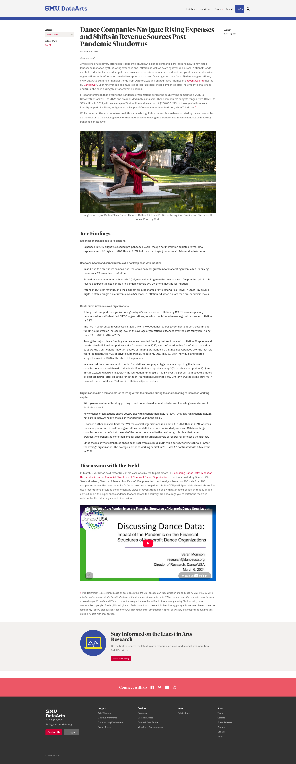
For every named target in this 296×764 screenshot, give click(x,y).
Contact (221, 727)
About (229, 8)
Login (72, 732)
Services (205, 8)
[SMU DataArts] (67, 7)
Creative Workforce (107, 717)
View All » (49, 45)
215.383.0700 (54, 720)
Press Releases (225, 722)
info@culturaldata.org (59, 724)
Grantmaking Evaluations (110, 722)
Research (142, 713)
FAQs (220, 736)
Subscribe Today (121, 658)
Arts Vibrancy (104, 713)
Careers (221, 717)
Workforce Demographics (150, 727)
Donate (221, 731)
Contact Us (53, 732)
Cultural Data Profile (148, 722)
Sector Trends (104, 727)
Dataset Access (145, 717)
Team (220, 713)
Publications (184, 713)
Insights (190, 8)
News (218, 8)
